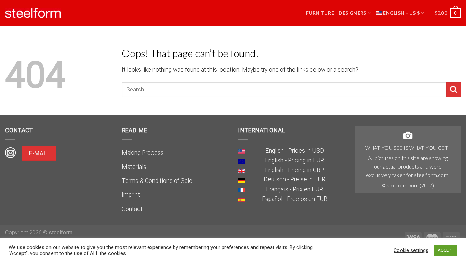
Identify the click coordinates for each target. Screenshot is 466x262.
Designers (352, 13)
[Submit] (453, 89)
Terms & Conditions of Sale (157, 180)
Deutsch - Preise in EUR (294, 179)
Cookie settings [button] (411, 250)
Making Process (143, 152)
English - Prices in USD (294, 150)
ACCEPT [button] (445, 250)
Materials (134, 166)
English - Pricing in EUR (294, 160)
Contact (132, 209)
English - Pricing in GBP (294, 169)
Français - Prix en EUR (294, 189)
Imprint (131, 194)
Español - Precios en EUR (294, 198)
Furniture (320, 13)
